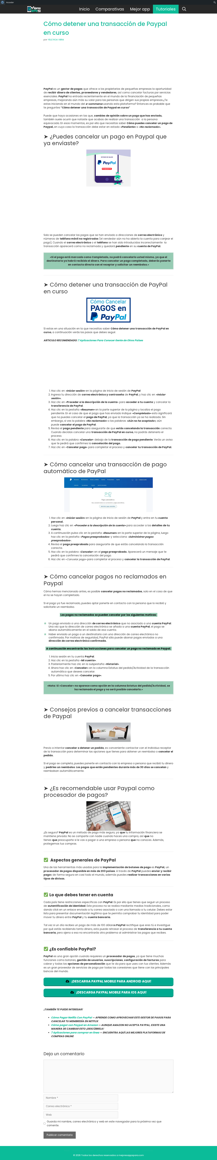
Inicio (84, 9)
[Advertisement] (108, 65)
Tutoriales (166, 9)
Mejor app (140, 9)
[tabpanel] (108, 254)
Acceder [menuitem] (10, 2)
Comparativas (110, 9)
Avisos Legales (104, 1150)
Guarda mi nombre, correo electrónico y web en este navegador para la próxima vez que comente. (104, 1123)
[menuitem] (2, 2)
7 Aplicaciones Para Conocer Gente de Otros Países (110, 340)
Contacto (147, 1150)
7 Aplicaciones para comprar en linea (75, 1032)
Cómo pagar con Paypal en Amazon (74, 1025)
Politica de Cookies (83, 1150)
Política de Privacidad (127, 1150)
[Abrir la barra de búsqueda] (184, 9)
